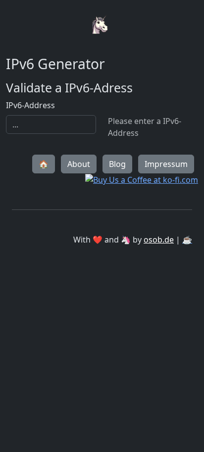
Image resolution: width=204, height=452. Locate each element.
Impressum (166, 164)
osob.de (159, 239)
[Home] (102, 5)
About (78, 164)
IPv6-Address (30, 105)
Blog (117, 164)
